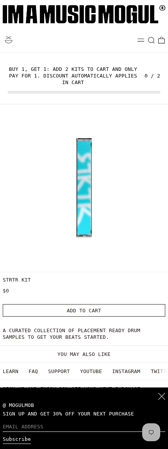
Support (59, 371)
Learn (10, 371)
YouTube (91, 371)
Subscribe (17, 439)
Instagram (126, 371)
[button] (151, 40)
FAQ (33, 371)
